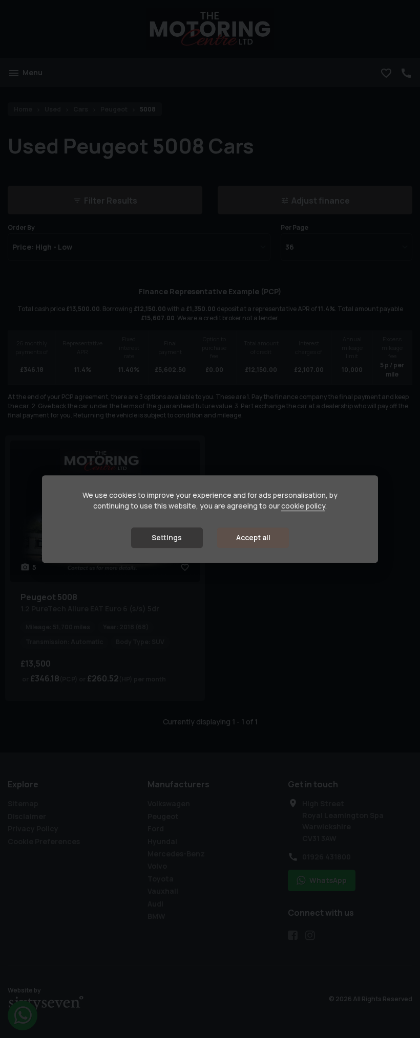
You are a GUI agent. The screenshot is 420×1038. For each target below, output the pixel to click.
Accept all (253, 538)
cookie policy (303, 506)
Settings (167, 538)
